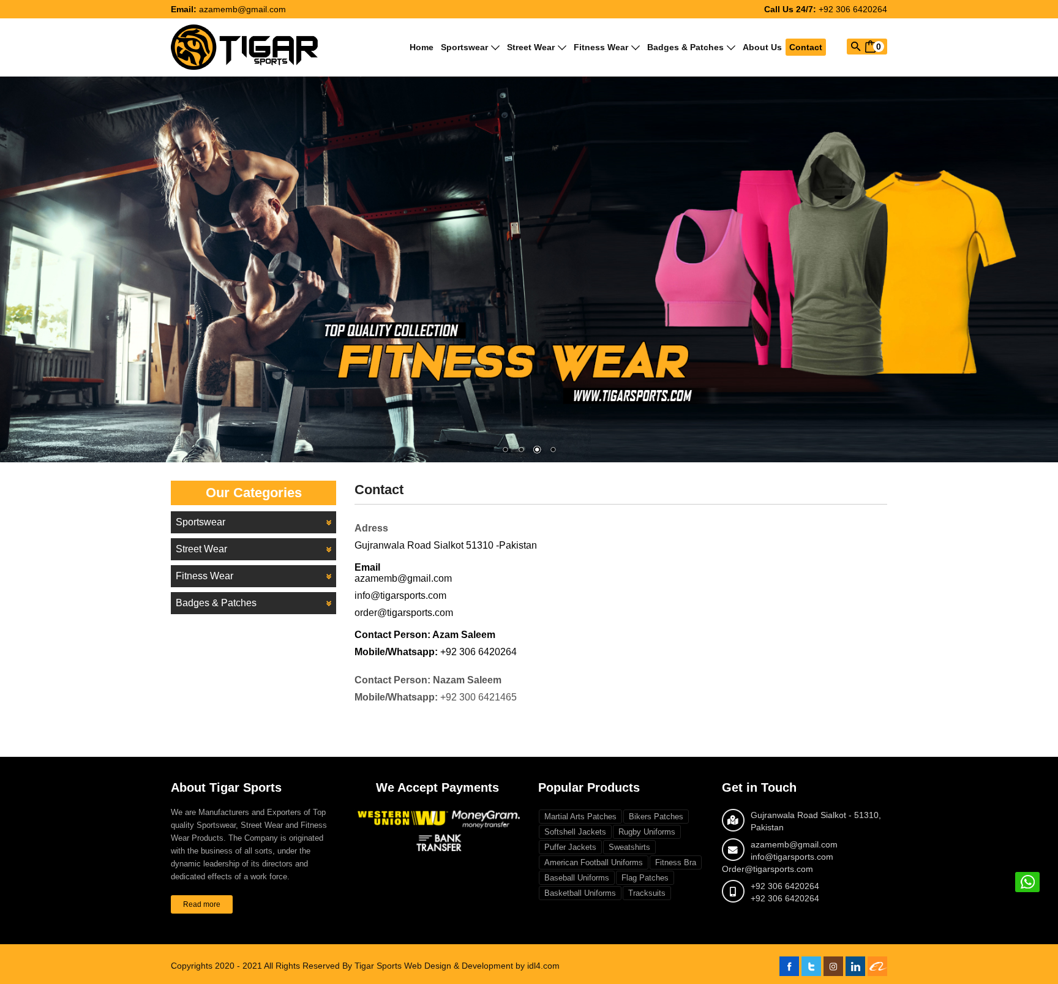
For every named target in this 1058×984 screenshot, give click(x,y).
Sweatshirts (629, 847)
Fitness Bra (675, 862)
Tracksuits (647, 893)
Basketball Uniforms (580, 893)
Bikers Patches (656, 816)
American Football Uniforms (593, 862)
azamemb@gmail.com (242, 9)
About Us (762, 47)
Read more (201, 904)
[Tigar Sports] (244, 46)
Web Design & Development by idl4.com (482, 966)
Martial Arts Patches (580, 816)
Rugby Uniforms (646, 831)
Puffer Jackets (570, 847)
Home (421, 47)
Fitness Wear (601, 47)
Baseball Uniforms (576, 877)
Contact (805, 47)
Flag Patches (645, 877)
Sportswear (464, 47)
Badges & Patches (685, 47)
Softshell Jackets (575, 831)
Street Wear (531, 47)
